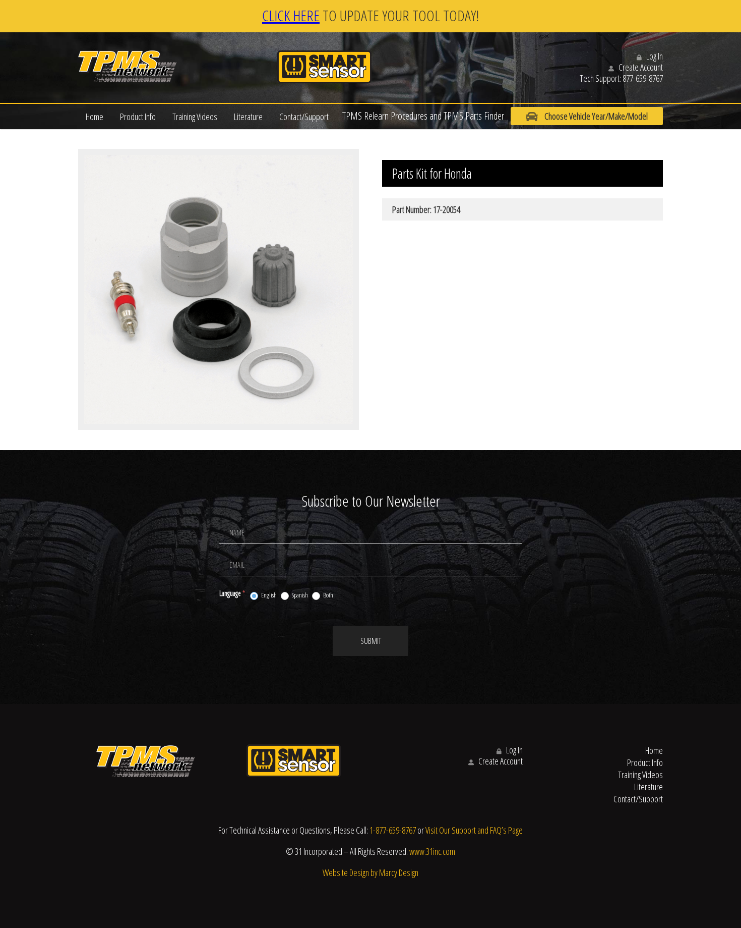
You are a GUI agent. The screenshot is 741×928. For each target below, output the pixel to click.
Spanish (299, 595)
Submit (370, 640)
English (268, 595)
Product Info (138, 117)
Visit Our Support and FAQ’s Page (474, 830)
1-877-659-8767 (392, 830)
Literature (248, 117)
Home (94, 117)
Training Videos (194, 117)
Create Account (640, 67)
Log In (654, 56)
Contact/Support (304, 117)
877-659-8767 (643, 78)
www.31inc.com (432, 851)
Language (232, 593)
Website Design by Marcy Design (370, 872)
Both (327, 595)
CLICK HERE (291, 15)
